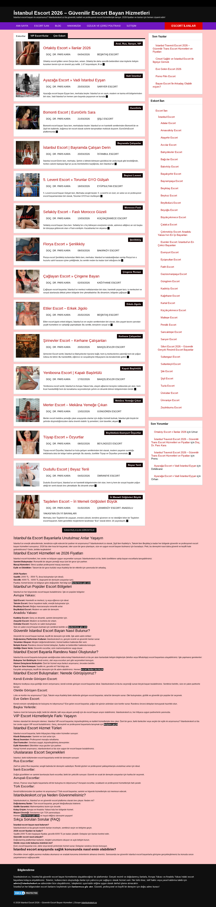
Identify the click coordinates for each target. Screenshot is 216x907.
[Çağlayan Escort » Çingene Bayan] (27, 292)
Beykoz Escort (169, 195)
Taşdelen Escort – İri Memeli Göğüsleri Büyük (80, 501)
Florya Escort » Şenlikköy (64, 244)
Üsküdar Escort (169, 393)
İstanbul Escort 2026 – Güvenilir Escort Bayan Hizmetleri (82, 13)
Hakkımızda (74, 26)
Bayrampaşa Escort (172, 181)
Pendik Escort (168, 324)
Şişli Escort (105, 118)
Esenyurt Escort (170, 252)
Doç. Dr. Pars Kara (58, 54)
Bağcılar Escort (169, 159)
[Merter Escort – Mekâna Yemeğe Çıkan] (27, 421)
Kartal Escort (168, 303)
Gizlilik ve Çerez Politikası (104, 26)
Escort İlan (41, 26)
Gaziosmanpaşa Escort (174, 274)
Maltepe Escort (169, 317)
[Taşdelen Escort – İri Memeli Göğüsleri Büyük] (27, 518)
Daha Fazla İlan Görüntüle (79, 530)
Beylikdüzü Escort (109, 443)
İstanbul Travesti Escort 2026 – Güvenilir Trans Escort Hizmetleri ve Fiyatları (173, 48)
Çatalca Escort (169, 224)
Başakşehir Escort (171, 173)
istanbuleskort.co (89, 902)
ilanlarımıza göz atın (81, 583)
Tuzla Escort (167, 385)
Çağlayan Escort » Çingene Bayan (71, 276)
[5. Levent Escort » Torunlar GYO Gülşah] (27, 196)
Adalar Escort (168, 123)
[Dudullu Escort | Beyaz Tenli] (27, 485)
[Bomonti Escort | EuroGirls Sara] (27, 129)
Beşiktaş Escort (108, 54)
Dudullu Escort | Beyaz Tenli (66, 469)
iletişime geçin (111, 724)
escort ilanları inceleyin (92, 669)
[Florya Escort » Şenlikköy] (27, 260)
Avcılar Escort (168, 144)
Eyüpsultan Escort (110, 186)
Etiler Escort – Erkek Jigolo (65, 308)
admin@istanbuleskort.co (27, 883)
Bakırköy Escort (108, 250)
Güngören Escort (109, 411)
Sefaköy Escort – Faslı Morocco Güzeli (74, 212)
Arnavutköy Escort (171, 130)
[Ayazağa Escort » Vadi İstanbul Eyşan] (27, 96)
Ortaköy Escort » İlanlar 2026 (67, 48)
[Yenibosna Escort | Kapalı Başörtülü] (27, 389)
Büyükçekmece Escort (173, 217)
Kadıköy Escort (169, 288)
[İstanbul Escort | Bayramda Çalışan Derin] (27, 164)
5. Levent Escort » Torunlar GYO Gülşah (76, 180)
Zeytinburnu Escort (171, 407)
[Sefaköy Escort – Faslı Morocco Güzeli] (27, 228)
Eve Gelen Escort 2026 (168, 69)
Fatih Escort (167, 266)
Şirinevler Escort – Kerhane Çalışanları (74, 340)
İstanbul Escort (108, 154)
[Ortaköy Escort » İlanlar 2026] (27, 64)
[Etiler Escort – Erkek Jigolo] (27, 325)
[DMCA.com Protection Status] (26, 895)
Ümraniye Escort (108, 475)
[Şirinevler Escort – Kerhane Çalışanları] (27, 357)
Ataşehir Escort (169, 137)
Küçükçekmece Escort (112, 218)
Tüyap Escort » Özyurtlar (63, 437)
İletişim (131, 26)
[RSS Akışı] (199, 3)
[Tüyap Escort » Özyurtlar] (27, 453)
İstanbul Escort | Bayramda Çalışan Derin (77, 147)
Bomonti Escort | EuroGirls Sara (69, 112)
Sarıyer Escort (107, 86)
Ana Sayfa (22, 26)
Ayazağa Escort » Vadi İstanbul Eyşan (74, 80)
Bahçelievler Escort (111, 347)
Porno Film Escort (166, 76)
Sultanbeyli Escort (171, 364)
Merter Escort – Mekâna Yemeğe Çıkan (75, 405)
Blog (58, 26)
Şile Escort (167, 371)
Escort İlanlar (183, 25)
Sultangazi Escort (170, 356)
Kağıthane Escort (109, 282)
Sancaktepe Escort (171, 332)
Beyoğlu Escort (169, 210)
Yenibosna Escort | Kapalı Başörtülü (72, 373)
